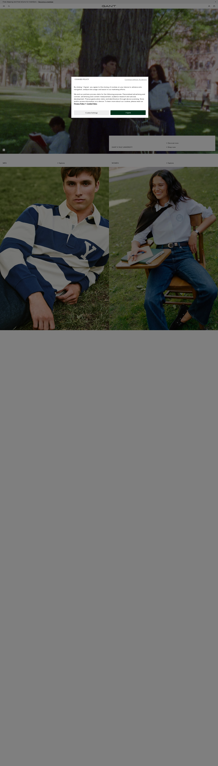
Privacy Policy (79, 104)
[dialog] (109, 97)
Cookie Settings (91, 113)
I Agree (128, 112)
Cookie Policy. (92, 104)
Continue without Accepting (136, 80)
